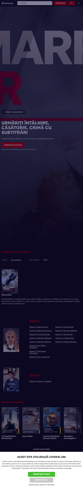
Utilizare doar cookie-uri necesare (41, 485)
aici (70, 468)
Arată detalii (41, 480)
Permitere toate (41, 474)
